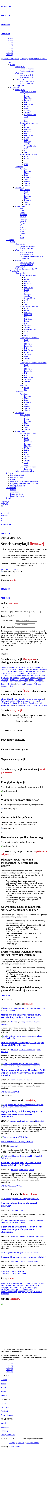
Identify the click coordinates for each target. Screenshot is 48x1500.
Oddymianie (24, 258)
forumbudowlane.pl (26, 1290)
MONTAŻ (5, 502)
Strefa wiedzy (11, 488)
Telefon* (4, 616)
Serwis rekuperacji (26, 83)
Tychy (17, 705)
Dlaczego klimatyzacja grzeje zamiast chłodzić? (23, 1257)
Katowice (35, 701)
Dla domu (9, 63)
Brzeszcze (29, 667)
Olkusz (42, 678)
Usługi (12, 65)
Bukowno (38, 667)
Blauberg (27, 177)
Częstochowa (39, 699)
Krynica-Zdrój (19, 673)
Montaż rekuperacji (27, 81)
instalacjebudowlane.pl (9, 1290)
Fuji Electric (28, 104)
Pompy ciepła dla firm (28, 433)
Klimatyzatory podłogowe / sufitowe (33, 363)
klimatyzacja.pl (6, 1283)
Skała (32, 680)
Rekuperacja (19, 79)
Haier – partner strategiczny (25, 471)
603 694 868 (5, 34)
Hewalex (23, 217)
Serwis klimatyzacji (27, 71)
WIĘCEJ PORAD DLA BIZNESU (14, 1273)
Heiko (26, 106)
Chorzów (22, 699)
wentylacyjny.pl (18, 1285)
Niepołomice (14, 678)
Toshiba (27, 113)
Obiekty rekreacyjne (17, 486)
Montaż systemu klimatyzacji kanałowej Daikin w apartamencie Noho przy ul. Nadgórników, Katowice (23, 1073)
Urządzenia (14, 88)
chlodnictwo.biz (15, 1287)
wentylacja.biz (6, 1285)
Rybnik (31, 703)
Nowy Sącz (25, 678)
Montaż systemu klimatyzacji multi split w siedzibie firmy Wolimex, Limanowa (21, 1016)
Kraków (9, 673)
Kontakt (9, 498)
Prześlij (4, 654)
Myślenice (5, 678)
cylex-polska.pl (36, 1292)
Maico (26, 173)
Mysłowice (5, 703)
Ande (26, 119)
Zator (12, 686)
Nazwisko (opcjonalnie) (10, 612)
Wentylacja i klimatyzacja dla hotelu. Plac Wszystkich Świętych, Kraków (21, 1163)
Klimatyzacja (20, 67)
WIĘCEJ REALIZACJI (10, 1092)
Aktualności (14, 492)
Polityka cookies (33, 1443)
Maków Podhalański (18, 676)
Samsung (27, 110)
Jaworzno (27, 701)
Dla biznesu (10, 240)
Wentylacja (19, 73)
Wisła (23, 705)
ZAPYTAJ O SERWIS (9, 569)
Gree (26, 108)
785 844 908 (5, 25)
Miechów (30, 676)
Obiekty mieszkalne (17, 477)
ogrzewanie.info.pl (29, 1287)
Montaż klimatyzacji (27, 69)
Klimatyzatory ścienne (28, 92)
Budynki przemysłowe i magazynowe (24, 483)
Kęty (3, 673)
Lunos (26, 175)
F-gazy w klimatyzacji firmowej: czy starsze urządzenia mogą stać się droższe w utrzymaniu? (21, 1114)
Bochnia (14, 667)
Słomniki (4, 682)
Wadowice (20, 684)
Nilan (26, 192)
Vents (26, 179)
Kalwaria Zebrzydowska (35, 671)
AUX (26, 117)
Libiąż (38, 673)
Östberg (27, 181)
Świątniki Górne (38, 682)
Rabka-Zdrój (24, 680)
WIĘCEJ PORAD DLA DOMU (13, 1271)
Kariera (3, 1384)
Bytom (14, 699)
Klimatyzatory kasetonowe (29, 338)
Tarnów (4, 684)
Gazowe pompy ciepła (28, 467)
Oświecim (4, 680)
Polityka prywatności (16, 1443)
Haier (26, 94)
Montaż (4, 1388)
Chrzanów (13, 669)
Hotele (12, 479)
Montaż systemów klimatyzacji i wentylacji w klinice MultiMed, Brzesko (22, 1043)
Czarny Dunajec (24, 669)
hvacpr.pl (4, 1287)
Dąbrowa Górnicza (8, 701)
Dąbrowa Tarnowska (39, 669)
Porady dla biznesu (17, 496)
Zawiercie (36, 705)
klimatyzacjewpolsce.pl (35, 1283)
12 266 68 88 (6, 6)
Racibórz (13, 703)
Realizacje (9, 473)
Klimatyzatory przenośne (29, 154)
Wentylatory (24, 169)
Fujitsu (22, 223)
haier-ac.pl (5, 1294)
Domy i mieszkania (17, 475)
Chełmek (4, 669)
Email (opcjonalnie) (8, 620)
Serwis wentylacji (26, 77)
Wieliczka (28, 684)
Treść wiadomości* (8, 627)
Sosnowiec (39, 703)
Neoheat (23, 221)
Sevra (26, 121)
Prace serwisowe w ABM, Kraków (17, 1141)
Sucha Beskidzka (15, 682)
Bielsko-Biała (6, 699)
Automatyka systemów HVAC (26, 269)
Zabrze (29, 705)
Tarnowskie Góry (7, 705)
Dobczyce (5, 671)
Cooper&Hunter (30, 115)
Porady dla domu (16, 494)
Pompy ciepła (20, 85)
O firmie (13, 490)
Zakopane (4, 686)
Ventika (27, 186)
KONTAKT (5, 995)
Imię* (3, 607)
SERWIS (4, 504)
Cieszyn (30, 699)
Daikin (26, 96)
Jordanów (20, 671)
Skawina (39, 680)
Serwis (3, 1391)
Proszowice (14, 680)
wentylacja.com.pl (32, 1285)
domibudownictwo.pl (9, 1292)
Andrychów (5, 667)
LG (25, 102)
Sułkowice (27, 682)
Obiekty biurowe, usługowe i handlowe (24, 481)
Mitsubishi (28, 98)
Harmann (27, 171)
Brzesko (22, 667)
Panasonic (28, 100)
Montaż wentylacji (26, 75)
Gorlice (13, 671)
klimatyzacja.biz (19, 1283)
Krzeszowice (30, 673)
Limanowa (5, 676)
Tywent (27, 183)
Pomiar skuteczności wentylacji (31, 256)
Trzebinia (11, 684)
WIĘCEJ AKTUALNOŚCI (11, 1186)
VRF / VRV (24, 386)
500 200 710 (5, 16)
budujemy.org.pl (24, 1292)
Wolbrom (37, 684)
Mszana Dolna (40, 676)
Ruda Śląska (22, 703)
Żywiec (44, 705)
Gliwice (19, 701)
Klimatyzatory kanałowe (29, 123)
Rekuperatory (25, 190)
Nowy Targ (34, 678)
